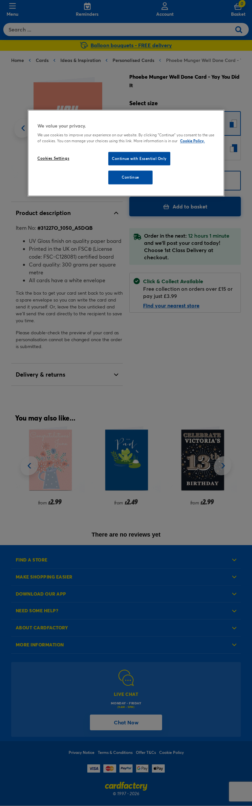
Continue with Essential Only (139, 158)
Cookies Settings (53, 158)
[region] (126, 153)
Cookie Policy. (192, 140)
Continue (130, 177)
